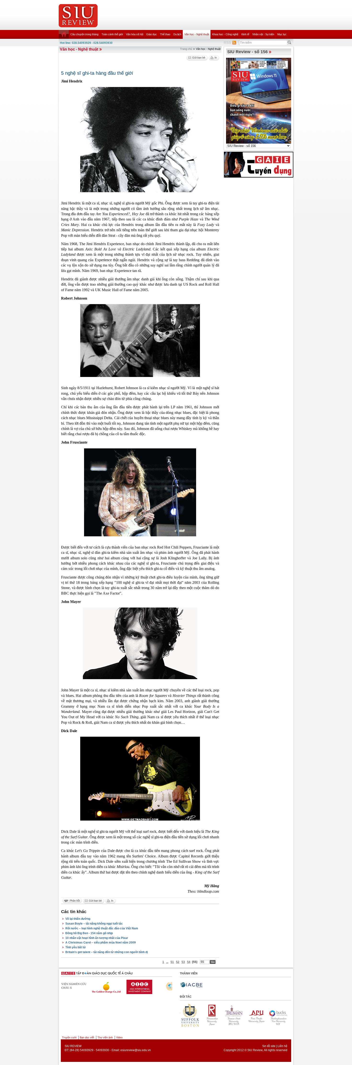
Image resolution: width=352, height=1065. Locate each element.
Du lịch (177, 34)
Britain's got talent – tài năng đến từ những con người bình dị (106, 952)
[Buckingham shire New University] (256, 1015)
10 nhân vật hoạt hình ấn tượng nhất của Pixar (96, 938)
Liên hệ (282, 1046)
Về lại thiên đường (77, 918)
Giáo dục (151, 34)
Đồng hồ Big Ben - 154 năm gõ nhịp (89, 933)
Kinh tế (245, 34)
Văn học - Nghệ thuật (196, 34)
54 (188, 962)
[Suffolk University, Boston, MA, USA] (278, 1015)
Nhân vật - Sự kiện (263, 34)
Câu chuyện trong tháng (84, 34)
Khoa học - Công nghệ (225, 34)
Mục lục (281, 34)
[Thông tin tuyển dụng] (258, 164)
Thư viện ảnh (105, 1037)
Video (119, 1037)
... (167, 962)
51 (172, 962)
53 (183, 962)
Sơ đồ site (268, 1046)
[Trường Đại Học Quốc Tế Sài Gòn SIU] (152, 985)
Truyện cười (69, 1037)
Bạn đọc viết (87, 1037)
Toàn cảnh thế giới (112, 34)
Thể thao (165, 34)
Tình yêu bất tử (75, 947)
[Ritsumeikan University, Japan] (190, 1015)
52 (177, 962)
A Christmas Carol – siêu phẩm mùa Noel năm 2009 (100, 942)
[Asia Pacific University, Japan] (234, 1015)
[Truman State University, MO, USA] (212, 1015)
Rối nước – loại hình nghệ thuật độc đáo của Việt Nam (101, 928)
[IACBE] (191, 985)
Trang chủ (186, 48)
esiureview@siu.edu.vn (135, 1050)
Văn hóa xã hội (134, 34)
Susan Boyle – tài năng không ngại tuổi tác (94, 923)
